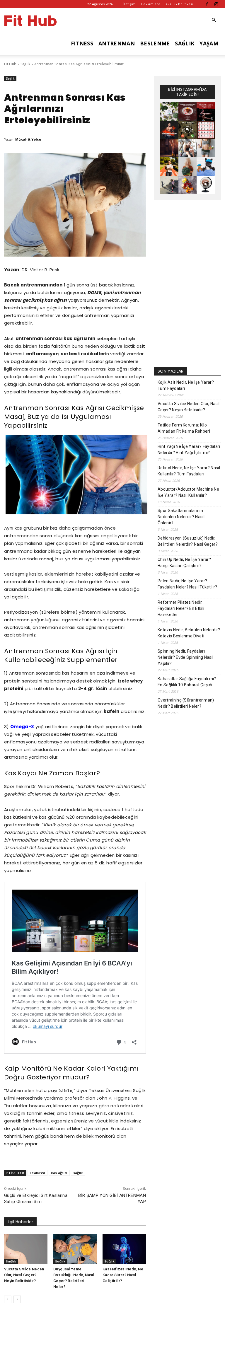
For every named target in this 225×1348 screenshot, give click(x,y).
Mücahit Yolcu (28, 139)
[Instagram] (216, 4)
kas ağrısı (59, 1172)
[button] (214, 20)
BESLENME (155, 43)
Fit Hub (10, 64)
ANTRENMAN (116, 43)
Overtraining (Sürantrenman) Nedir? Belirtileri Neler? (186, 703)
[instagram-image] (169, 111)
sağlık (78, 1172)
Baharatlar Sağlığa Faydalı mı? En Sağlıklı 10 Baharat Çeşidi (187, 681)
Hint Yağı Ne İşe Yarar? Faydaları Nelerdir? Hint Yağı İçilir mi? (189, 449)
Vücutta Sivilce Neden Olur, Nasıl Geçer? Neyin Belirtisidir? (24, 1275)
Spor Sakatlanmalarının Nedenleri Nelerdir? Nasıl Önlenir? (181, 516)
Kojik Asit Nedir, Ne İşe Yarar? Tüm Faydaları (186, 385)
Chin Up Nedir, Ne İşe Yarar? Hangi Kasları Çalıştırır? (184, 562)
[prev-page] (7, 1299)
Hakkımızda (150, 4)
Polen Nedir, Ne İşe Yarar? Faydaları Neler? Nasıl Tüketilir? (187, 584)
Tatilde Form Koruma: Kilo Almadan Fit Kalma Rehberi (184, 428)
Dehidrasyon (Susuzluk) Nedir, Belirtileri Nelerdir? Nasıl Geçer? (188, 541)
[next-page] (17, 1299)
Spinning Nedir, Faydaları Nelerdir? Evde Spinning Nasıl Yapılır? (185, 657)
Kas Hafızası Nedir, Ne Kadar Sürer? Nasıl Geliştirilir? (123, 1275)
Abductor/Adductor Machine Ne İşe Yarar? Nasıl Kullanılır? (188, 492)
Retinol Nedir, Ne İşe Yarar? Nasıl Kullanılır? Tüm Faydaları (189, 470)
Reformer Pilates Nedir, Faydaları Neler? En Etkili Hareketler (181, 608)
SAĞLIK (184, 43)
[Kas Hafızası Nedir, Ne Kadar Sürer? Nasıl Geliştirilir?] (124, 1249)
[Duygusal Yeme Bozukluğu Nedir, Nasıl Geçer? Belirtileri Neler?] (75, 1249)
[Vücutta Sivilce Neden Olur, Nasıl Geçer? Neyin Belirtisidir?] (25, 1249)
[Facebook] (206, 4)
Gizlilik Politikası (179, 4)
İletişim (129, 4)
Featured (37, 1172)
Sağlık (25, 64)
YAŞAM (209, 43)
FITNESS (82, 43)
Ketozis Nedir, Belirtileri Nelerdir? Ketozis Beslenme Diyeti (189, 632)
